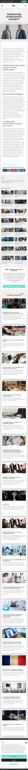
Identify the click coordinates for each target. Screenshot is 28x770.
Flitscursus (6, 504)
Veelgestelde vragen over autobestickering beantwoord (20, 224)
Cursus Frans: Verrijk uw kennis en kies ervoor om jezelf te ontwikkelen (13, 670)
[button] (26, 742)
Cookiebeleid (10, 766)
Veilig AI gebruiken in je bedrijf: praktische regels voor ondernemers (7, 252)
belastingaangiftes (16, 78)
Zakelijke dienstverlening (14, 10)
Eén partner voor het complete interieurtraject (12, 395)
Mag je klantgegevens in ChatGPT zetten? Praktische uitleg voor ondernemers (20, 252)
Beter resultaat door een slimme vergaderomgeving (12, 533)
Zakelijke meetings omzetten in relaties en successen (12, 478)
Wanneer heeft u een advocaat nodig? (12, 725)
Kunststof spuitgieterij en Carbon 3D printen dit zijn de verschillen (13, 587)
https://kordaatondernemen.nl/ (11, 164)
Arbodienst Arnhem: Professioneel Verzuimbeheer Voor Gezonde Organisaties (13, 616)
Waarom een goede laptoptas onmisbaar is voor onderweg (7, 215)
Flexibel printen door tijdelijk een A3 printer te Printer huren (13, 368)
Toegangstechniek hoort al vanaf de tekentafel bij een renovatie (6, 196)
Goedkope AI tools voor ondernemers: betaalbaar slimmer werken (20, 234)
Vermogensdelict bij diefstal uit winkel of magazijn (12, 423)
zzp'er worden (9, 182)
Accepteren (14, 756)
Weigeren (14, 760)
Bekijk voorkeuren (14, 763)
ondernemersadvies (6, 180)
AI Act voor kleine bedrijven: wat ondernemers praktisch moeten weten (7, 262)
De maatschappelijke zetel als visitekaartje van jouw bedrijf (11, 697)
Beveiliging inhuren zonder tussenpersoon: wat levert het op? (20, 206)
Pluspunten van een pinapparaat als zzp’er (13, 340)
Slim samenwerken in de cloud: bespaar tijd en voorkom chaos (12, 642)
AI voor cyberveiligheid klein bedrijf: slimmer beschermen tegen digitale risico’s (7, 243)
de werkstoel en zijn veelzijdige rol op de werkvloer (14, 560)
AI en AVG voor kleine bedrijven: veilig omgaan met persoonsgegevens (20, 262)
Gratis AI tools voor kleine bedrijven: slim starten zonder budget (6, 234)
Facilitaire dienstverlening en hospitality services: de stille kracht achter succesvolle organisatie (13, 451)
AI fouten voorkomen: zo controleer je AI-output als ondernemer (20, 243)
